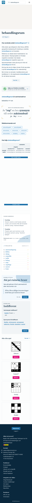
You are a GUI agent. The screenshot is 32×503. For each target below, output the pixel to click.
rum (12, 100)
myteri (8, 267)
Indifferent (10, 306)
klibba (7, 252)
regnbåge (8, 264)
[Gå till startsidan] (3, 2)
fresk (7, 269)
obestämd (17, 324)
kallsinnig (6, 324)
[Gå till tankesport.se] (16, 445)
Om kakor (6, 484)
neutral (23, 324)
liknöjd (12, 324)
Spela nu (16, 357)
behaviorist (24, 130)
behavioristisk (6, 133)
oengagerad (20, 322)
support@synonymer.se (9, 450)
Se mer (26, 338)
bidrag (8, 260)
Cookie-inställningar (9, 482)
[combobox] (17, 2)
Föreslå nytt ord (7, 471)
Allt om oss (6, 494)
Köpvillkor (6, 488)
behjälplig (15, 133)
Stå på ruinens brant (15, 280)
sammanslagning (11, 249)
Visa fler (15, 80)
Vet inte (20, 116)
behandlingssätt (7, 127)
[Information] (28, 43)
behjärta (23, 133)
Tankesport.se (21, 438)
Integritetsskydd (7, 480)
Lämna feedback (8, 473)
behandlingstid (17, 127)
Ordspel (5, 467)
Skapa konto (16, 428)
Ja (11, 116)
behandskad (6, 130)
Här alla (18, 297)
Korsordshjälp (7, 465)
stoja (7, 262)
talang (7, 254)
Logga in (16, 431)
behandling (5, 100)
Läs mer (25, 297)
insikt (7, 258)
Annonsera (6, 496)
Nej (14, 116)
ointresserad (12, 322)
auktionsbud (20, 113)
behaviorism (15, 130)
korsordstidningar (13, 440)
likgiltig (6, 313)
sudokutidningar (7, 442)
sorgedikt (8, 256)
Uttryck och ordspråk (9, 469)
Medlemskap (6, 486)
